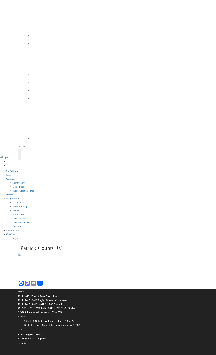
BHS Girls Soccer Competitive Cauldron (44, 325)
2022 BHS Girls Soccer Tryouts (39, 321)
